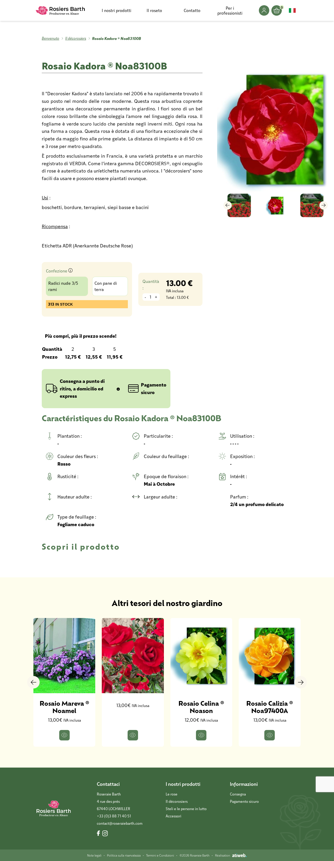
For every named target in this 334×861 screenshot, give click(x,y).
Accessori (173, 816)
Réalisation (222, 855)
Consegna (238, 794)
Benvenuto (50, 38)
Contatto (192, 10)
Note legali (94, 855)
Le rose (171, 794)
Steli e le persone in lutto (186, 808)
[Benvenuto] (60, 10)
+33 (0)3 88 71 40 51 (114, 816)
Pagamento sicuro (244, 801)
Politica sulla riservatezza (124, 855)
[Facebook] (98, 833)
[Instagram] (105, 833)
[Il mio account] (264, 10)
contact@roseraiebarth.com (119, 823)
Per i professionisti (229, 10)
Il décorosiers (75, 38)
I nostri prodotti (116, 10)
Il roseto (154, 10)
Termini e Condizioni (160, 855)
